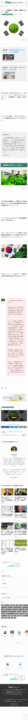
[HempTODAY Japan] (14, 2)
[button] (26, 2)
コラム (3, 609)
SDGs (17, 605)
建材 (8, 615)
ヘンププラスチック (12, 611)
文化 (15, 615)
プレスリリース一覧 (16, 699)
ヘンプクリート (4, 611)
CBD (3, 14)
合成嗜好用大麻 (21, 613)
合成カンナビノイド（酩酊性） (11, 613)
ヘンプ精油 (19, 611)
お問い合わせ (23, 699)
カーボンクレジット (17, 607)
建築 (12, 615)
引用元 (26, 39)
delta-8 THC (7, 605)
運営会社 (10, 699)
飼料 (15, 617)
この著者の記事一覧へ (14, 477)
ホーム (3, 699)
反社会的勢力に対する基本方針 (11, 701)
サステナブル (15, 609)
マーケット (4, 587)
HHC (14, 605)
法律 (11, 14)
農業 (8, 617)
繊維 (2, 617)
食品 (12, 617)
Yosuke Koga (14, 454)
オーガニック (10, 607)
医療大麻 (6, 14)
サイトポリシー (20, 701)
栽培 (9, 14)
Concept (6, 699)
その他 (21, 605)
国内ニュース (4, 615)
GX (10, 605)
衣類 (5, 617)
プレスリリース (21, 609)
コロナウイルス (8, 609)
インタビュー (4, 607)
